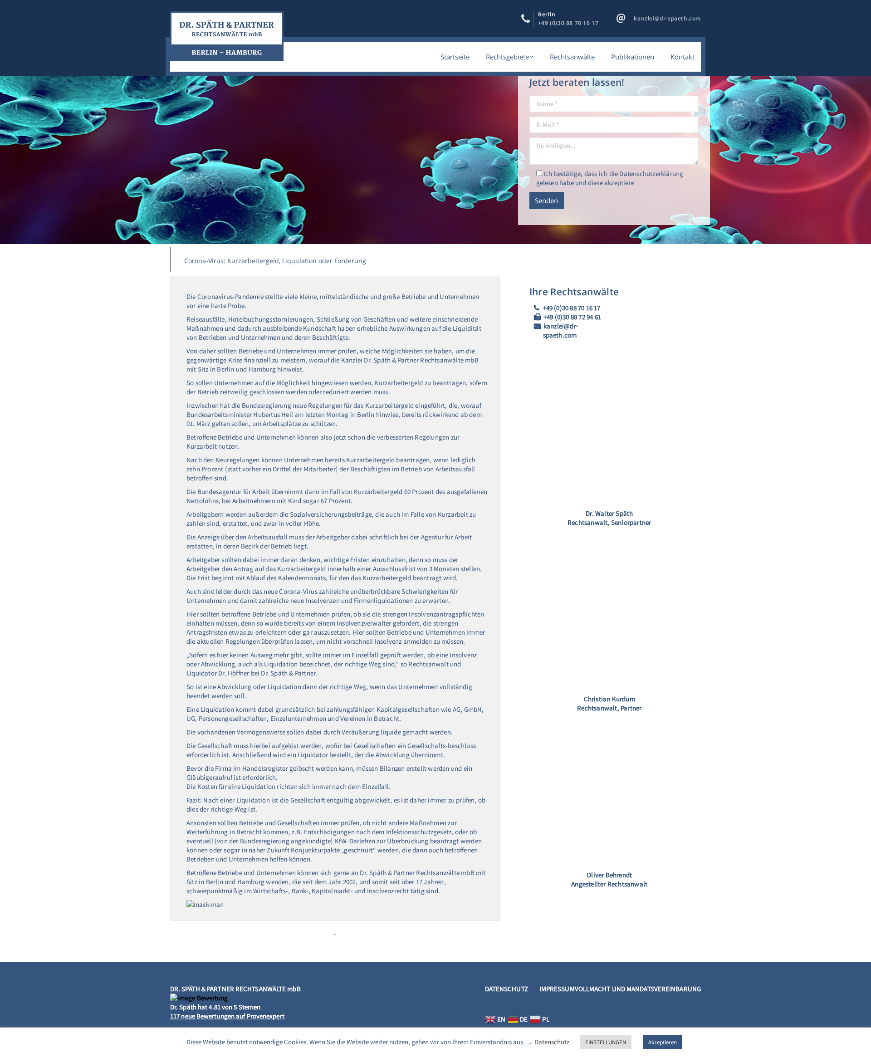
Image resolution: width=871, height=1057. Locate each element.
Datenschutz (506, 988)
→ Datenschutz (547, 1041)
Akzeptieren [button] (662, 1042)
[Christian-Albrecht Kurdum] (609, 613)
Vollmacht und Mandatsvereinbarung (638, 988)
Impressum (557, 988)
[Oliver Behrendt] (609, 789)
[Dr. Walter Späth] (609, 424)
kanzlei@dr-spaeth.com (667, 18)
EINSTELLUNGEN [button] (605, 1042)
